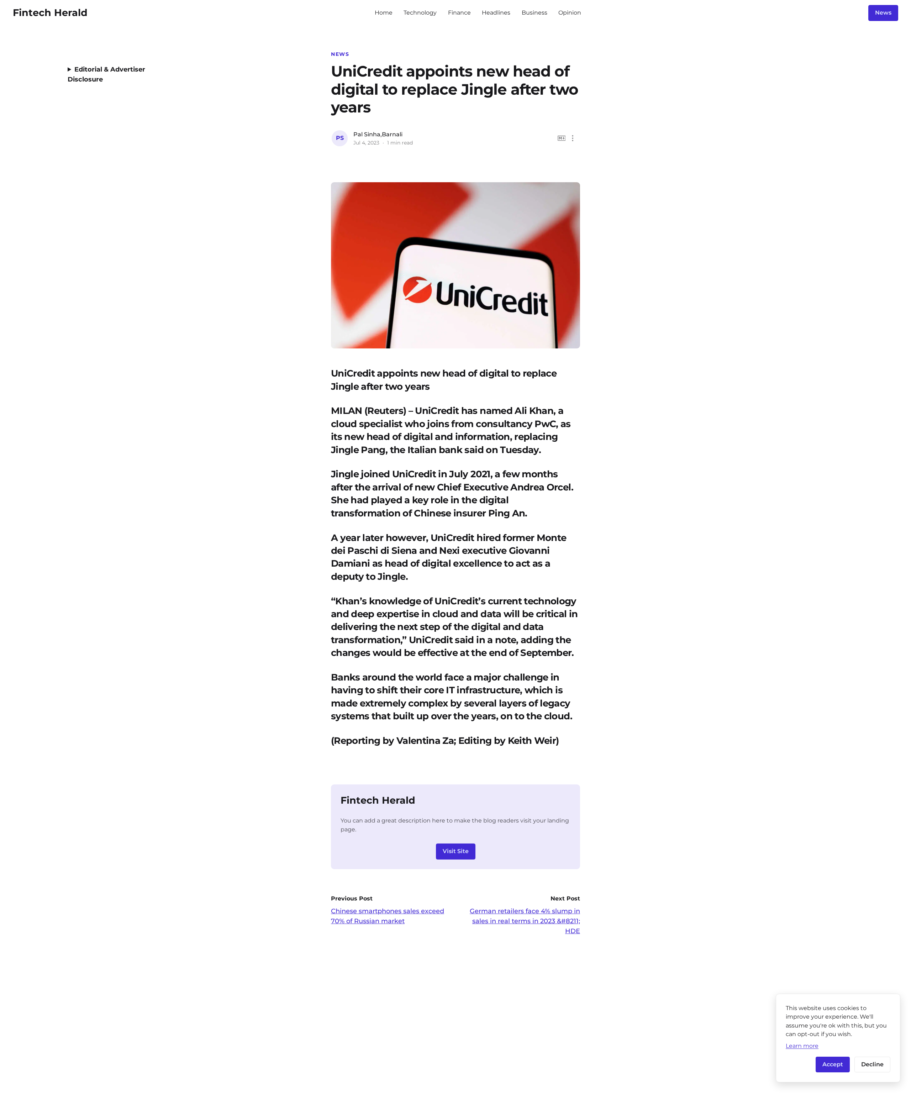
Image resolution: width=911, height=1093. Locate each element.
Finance (459, 12)
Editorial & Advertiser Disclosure (106, 74)
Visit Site (456, 851)
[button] (572, 138)
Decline (872, 1064)
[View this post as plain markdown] (561, 138)
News (883, 12)
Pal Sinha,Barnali (377, 134)
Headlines (496, 12)
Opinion (569, 12)
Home (384, 12)
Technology (420, 12)
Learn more (802, 1045)
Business (534, 12)
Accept (832, 1064)
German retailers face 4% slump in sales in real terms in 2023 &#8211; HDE (525, 921)
